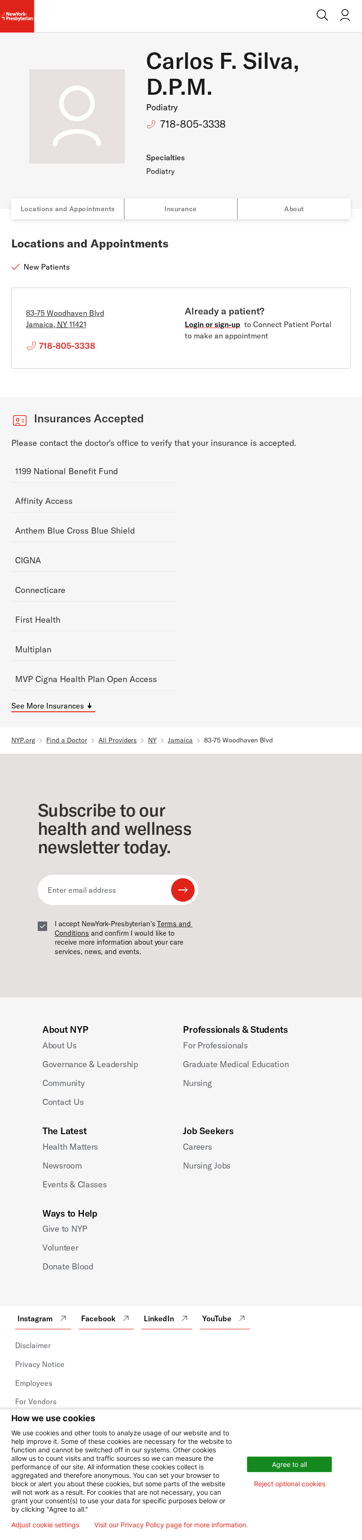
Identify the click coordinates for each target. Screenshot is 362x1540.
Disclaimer (33, 1345)
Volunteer (60, 1247)
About (294, 209)
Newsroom (62, 1165)
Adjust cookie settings (45, 1525)
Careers (197, 1146)
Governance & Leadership (90, 1064)
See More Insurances (47, 705)
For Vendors (36, 1401)
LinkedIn (159, 1318)
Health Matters (70, 1146)
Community (63, 1083)
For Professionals (215, 1045)
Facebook (98, 1318)
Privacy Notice (40, 1364)
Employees (33, 1383)
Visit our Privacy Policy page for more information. (171, 1525)
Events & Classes (74, 1184)
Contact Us (62, 1101)
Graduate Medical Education (235, 1064)
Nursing (197, 1083)
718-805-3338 (193, 124)
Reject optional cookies (289, 1484)
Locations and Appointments (68, 209)
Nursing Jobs (206, 1165)
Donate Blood (67, 1266)
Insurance (181, 209)
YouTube (216, 1318)
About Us (59, 1045)
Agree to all (289, 1464)
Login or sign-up (212, 324)
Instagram (35, 1318)
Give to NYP (64, 1228)
